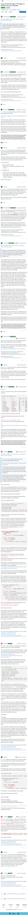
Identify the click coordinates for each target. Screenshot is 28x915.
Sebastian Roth (6, 16)
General (8, 7)
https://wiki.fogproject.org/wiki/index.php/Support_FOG (11, 50)
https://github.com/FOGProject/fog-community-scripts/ (13, 348)
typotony (5, 58)
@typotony (3, 19)
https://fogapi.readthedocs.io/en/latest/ (8, 633)
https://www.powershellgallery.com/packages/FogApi (11, 635)
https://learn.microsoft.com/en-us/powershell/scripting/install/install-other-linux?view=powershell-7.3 (11, 656)
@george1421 (4, 189)
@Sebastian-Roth (5, 150)
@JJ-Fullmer (3, 111)
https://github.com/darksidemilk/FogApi (8, 632)
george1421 (5, 109)
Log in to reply (22, 11)
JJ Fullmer (5, 451)
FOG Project (19, 909)
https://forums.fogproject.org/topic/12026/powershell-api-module (13, 636)
